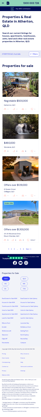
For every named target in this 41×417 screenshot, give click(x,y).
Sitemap (22, 371)
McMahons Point (25, 327)
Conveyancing (6, 362)
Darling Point (24, 331)
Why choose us (24, 354)
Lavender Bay (24, 323)
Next (28, 249)
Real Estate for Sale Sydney (28, 298)
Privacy (4, 371)
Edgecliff (4, 339)
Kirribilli (4, 327)
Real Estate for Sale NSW (9, 298)
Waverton (5, 335)
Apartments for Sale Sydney (29, 314)
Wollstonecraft (6, 331)
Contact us (5, 366)
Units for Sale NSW (7, 310)
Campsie (23, 342)
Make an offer (6, 375)
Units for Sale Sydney (26, 310)
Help (21, 362)
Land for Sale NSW (7, 318)
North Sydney (24, 335)
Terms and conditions (26, 366)
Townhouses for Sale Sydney (29, 306)
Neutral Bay (24, 339)
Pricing (4, 354)
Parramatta (5, 342)
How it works (5, 358)
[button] (4, 3)
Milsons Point (6, 323)
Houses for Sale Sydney (27, 302)
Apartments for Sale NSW (10, 314)
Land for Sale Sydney (26, 318)
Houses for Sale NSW (8, 302)
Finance (22, 358)
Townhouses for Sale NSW (10, 306)
